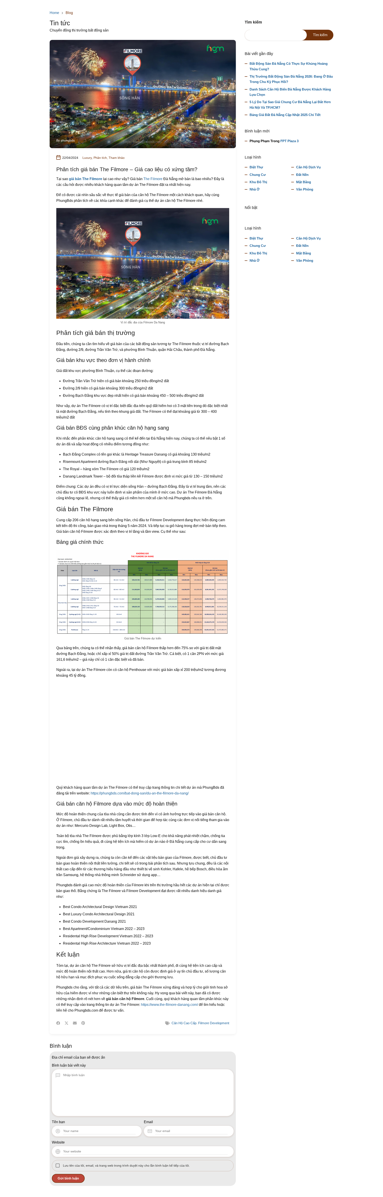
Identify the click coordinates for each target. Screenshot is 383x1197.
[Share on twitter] (66, 1023)
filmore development (213, 1023)
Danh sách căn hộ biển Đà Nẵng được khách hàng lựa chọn (290, 91)
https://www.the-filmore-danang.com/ (169, 1004)
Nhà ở (255, 189)
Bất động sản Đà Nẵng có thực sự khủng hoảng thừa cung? (289, 66)
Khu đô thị (258, 182)
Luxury (87, 157)
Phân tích (100, 157)
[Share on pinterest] (83, 1023)
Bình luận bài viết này (69, 1065)
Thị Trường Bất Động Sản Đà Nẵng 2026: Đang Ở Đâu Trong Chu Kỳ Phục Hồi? (291, 79)
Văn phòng (304, 189)
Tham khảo (117, 157)
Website (58, 1142)
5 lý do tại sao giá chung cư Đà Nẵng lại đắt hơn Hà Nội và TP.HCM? (290, 104)
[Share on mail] (75, 1023)
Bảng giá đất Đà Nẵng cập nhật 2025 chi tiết (285, 115)
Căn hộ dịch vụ (308, 167)
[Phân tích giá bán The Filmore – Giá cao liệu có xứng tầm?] (143, 94)
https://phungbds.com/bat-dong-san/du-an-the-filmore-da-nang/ (140, 793)
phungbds (68, 140)
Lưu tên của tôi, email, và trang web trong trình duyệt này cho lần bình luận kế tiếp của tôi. (126, 1165)
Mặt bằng (303, 182)
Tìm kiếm (253, 22)
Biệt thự (256, 167)
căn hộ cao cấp (184, 1023)
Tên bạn (58, 1122)
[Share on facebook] (58, 1023)
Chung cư (258, 175)
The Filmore (152, 179)
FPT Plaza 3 (289, 141)
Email (148, 1122)
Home (54, 13)
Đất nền (302, 175)
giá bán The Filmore (85, 179)
